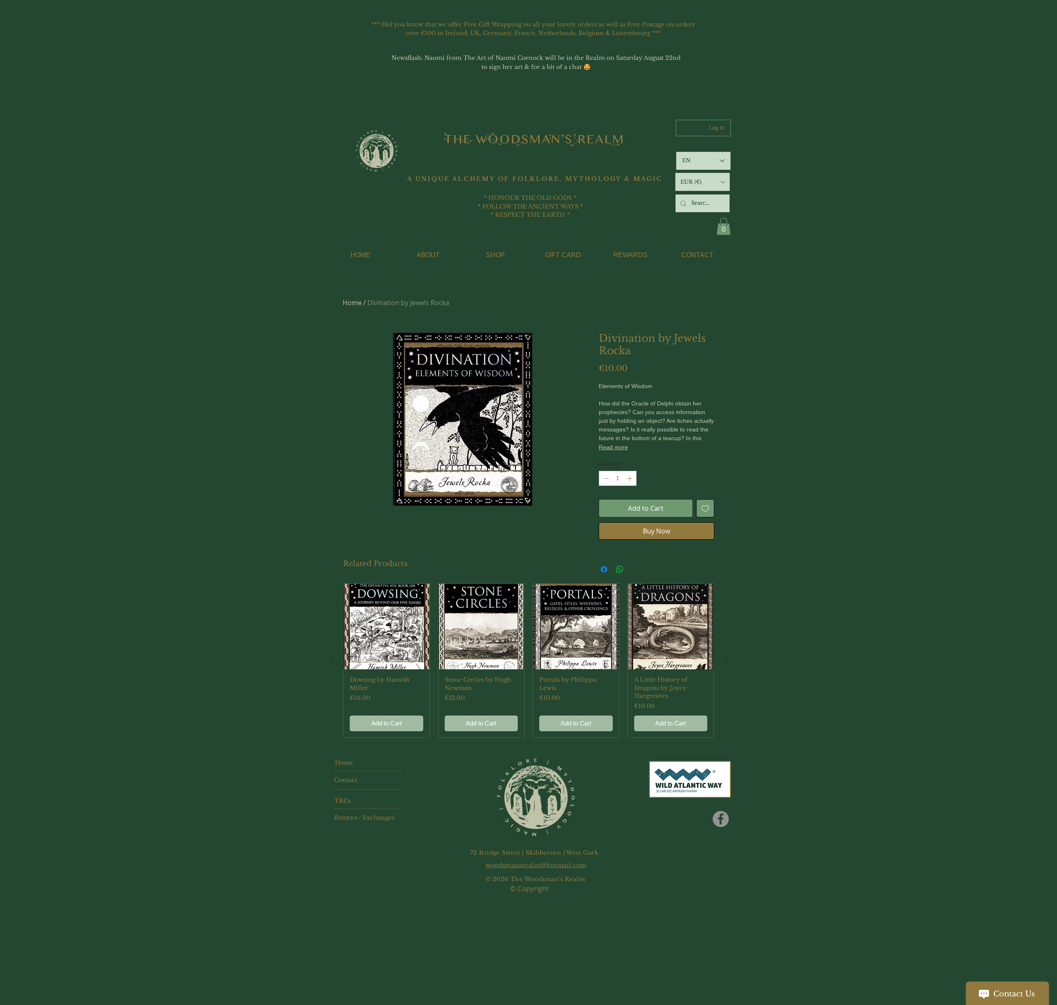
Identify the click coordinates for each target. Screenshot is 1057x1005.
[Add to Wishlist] (705, 508)
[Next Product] (726, 661)
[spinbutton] (617, 478)
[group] (528, 661)
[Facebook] (721, 819)
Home (352, 302)
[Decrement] (605, 478)
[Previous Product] (331, 661)
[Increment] (630, 478)
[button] (702, 182)
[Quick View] (386, 627)
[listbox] (702, 182)
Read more (613, 447)
